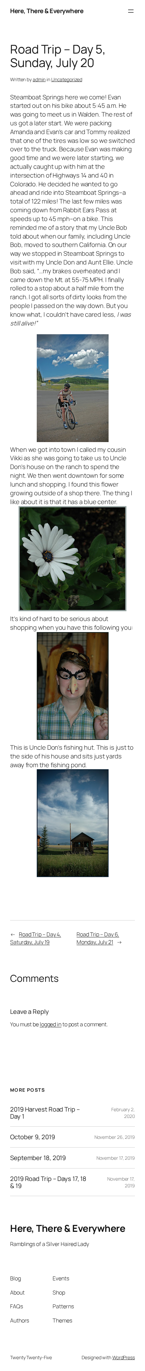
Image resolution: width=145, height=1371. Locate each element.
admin (39, 79)
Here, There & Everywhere (46, 10)
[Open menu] (131, 11)
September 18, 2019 (38, 1157)
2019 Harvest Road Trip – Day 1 (45, 1113)
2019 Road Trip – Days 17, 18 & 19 (48, 1182)
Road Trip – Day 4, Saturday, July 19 (35, 938)
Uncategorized (66, 79)
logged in (50, 1024)
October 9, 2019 (32, 1137)
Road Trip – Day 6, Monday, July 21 (98, 938)
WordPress (123, 1357)
